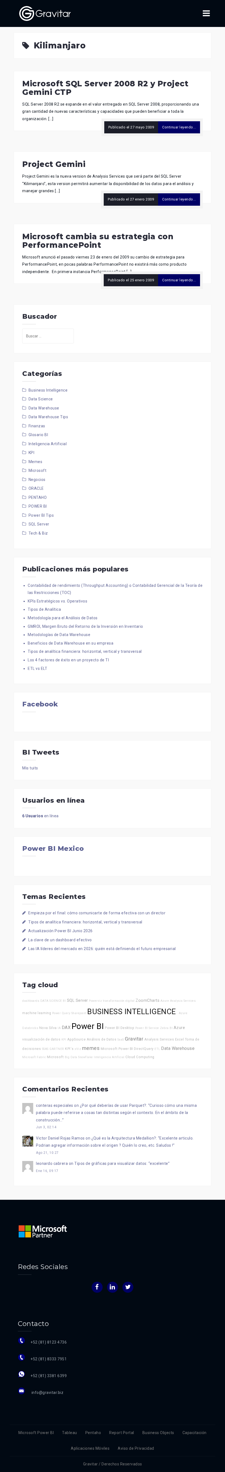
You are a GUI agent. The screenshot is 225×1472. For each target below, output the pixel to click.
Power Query (61, 1013)
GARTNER (56, 1049)
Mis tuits (30, 768)
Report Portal (121, 1432)
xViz (78, 1049)
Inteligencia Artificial (48, 444)
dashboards (30, 1001)
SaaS (120, 1039)
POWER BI (38, 506)
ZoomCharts (147, 1000)
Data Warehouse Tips (48, 417)
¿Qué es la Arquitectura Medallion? (123, 1138)
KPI (32, 452)
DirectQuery (144, 1049)
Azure (179, 1027)
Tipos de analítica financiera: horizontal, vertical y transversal (85, 651)
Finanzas (37, 426)
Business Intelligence (48, 390)
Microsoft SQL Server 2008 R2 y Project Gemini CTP (105, 88)
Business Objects (158, 1432)
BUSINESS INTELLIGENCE (132, 1011)
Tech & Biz (38, 533)
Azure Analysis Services (178, 1001)
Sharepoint (78, 1013)
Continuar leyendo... (179, 127)
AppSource (76, 1039)
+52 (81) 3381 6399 (48, 1376)
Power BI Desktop (119, 1028)
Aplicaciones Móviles (90, 1448)
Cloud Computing (139, 1057)
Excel (179, 1039)
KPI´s (69, 1049)
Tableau (69, 1432)
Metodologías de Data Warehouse (59, 634)
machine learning (36, 1013)
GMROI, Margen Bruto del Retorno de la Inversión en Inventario (85, 626)
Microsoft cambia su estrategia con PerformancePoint (97, 241)
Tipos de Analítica (44, 609)
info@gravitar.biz (46, 1392)
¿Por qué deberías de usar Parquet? (113, 1105)
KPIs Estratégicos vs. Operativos (57, 601)
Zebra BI (166, 1028)
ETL (157, 1049)
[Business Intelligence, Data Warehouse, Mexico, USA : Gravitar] (45, 13)
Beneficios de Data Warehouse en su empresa (70, 643)
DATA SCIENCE (51, 1001)
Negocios (37, 479)
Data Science (41, 399)
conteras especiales (54, 1105)
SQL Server (39, 524)
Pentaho (93, 1432)
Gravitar (134, 1039)
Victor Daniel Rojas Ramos (60, 1138)
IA (59, 1028)
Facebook (40, 704)
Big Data (71, 1057)
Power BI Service (147, 1028)
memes (91, 1048)
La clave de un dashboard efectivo (60, 940)
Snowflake (85, 1057)
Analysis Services (159, 1039)
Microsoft (38, 470)
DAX (66, 1027)
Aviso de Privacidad (136, 1448)
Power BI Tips (41, 515)
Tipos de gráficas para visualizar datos (110, 1163)
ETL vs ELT (37, 668)
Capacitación (194, 1432)
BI (64, 1001)
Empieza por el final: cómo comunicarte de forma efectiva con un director (96, 913)
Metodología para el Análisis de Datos (63, 618)
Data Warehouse (44, 408)
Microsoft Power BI (117, 1049)
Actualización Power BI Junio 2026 (60, 931)
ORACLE (36, 488)
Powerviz (95, 1001)
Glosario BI (38, 435)
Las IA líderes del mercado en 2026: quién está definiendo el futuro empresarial (102, 949)
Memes (36, 462)
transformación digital (119, 1001)
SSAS (45, 1049)
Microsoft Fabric (34, 1057)
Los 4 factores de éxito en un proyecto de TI (68, 660)
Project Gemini (53, 164)
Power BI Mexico (53, 848)
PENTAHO (38, 497)
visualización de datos (41, 1039)
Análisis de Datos (102, 1039)
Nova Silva (48, 1028)
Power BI (88, 1026)
